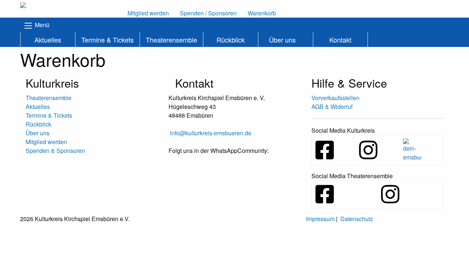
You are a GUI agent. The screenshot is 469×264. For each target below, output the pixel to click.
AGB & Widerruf (331, 106)
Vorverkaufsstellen (335, 98)
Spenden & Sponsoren (55, 150)
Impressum (320, 218)
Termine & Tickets (107, 39)
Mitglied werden (46, 142)
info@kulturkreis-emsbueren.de (210, 133)
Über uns (282, 39)
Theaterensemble (171, 39)
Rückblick (231, 39)
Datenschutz (356, 218)
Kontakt (340, 39)
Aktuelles (47, 39)
